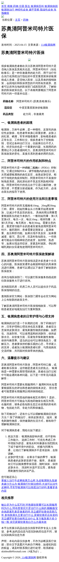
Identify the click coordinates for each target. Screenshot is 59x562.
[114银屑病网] (2, 3)
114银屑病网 (48, 44)
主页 (17, 19)
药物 (25, 19)
